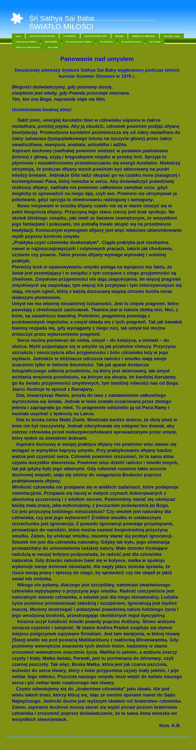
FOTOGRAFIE (69, 36)
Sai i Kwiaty (155, 42)
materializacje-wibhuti (26, 42)
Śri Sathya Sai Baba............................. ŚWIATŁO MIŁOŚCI (92, 22)
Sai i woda (53, 47)
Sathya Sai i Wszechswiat (28, 47)
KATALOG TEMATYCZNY (95, 36)
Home (18, 36)
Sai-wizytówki (106, 42)
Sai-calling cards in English (79, 42)
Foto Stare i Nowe (172, 36)
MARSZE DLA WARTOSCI (143, 36)
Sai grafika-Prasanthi (131, 42)
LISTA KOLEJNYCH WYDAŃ (42, 36)
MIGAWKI (119, 36)
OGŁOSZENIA (51, 42)
